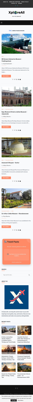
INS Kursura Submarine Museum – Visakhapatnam (12, 60)
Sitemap (20, 3)
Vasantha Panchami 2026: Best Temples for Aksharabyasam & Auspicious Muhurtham (23, 339)
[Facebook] (15, 5)
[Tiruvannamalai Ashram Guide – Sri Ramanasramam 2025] (24, 367)
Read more (6, 76)
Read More (20, 400)
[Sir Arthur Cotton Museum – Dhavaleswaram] (16, 198)
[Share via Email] (20, 79)
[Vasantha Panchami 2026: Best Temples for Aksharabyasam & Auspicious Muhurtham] (24, 330)
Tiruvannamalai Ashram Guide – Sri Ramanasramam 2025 (23, 375)
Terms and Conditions (14, 1)
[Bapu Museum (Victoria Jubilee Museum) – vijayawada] (16, 96)
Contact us (14, 3)
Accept (14, 400)
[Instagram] (17, 5)
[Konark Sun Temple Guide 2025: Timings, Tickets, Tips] (9, 367)
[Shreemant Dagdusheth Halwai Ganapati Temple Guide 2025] (24, 349)
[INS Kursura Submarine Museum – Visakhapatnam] (16, 44)
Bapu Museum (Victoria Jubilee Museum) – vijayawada (14, 113)
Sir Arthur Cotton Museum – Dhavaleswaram (15, 214)
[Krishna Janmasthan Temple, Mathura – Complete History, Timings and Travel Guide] (9, 330)
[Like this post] (12, 79)
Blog (11, 394)
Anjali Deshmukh (7, 63)
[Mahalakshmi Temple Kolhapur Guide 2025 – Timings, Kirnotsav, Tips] (9, 349)
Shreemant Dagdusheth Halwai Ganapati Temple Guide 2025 (24, 358)
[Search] (31, 22)
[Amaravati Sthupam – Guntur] (16, 147)
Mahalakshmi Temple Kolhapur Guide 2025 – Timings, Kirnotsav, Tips (8, 358)
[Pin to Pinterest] (18, 79)
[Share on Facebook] (14, 79)
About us (5, 1)
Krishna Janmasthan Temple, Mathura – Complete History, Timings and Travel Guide (8, 339)
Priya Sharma (6, 216)
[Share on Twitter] (16, 79)
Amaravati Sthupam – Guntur (10, 163)
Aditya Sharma (7, 116)
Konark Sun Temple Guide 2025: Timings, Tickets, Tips (9, 375)
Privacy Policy (25, 1)
